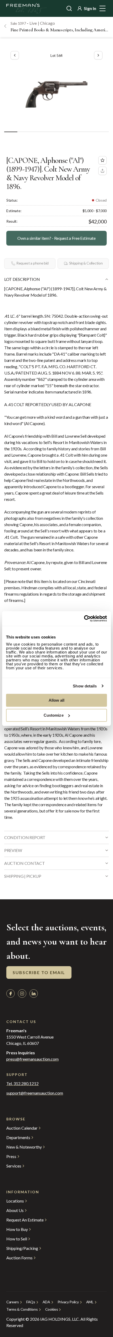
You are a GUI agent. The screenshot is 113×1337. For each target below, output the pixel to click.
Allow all (57, 700)
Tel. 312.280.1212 (22, 1083)
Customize (54, 715)
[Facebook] (10, 993)
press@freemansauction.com (32, 1059)
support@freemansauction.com (34, 1093)
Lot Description (22, 279)
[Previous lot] (15, 55)
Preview (13, 850)
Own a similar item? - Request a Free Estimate (56, 238)
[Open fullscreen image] (56, 94)
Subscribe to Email (39, 972)
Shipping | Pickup (22, 876)
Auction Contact (24, 863)
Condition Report (24, 837)
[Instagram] (22, 993)
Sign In (90, 8)
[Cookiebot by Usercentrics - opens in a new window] (84, 618)
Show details (85, 686)
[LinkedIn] (33, 993)
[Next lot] (98, 55)
